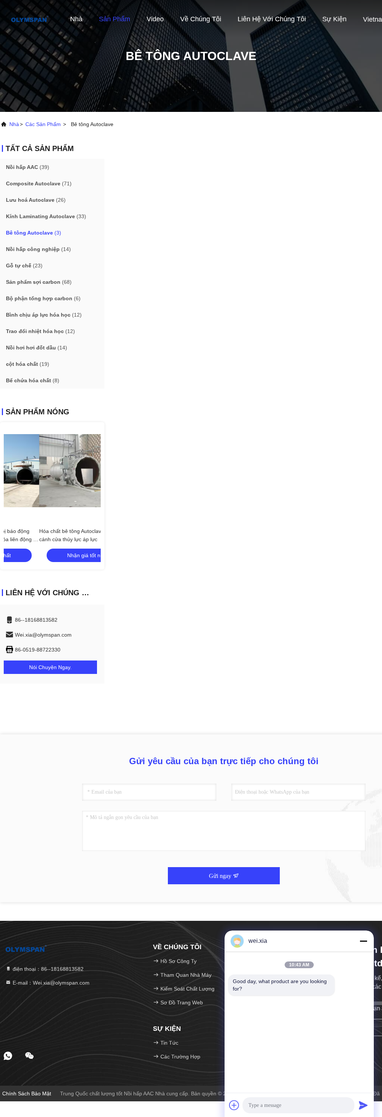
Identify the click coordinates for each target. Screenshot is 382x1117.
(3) (33, 233)
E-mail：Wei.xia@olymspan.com (50, 983)
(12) (44, 315)
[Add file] (234, 1105)
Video (155, 19)
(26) (36, 200)
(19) (27, 364)
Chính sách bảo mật (26, 1093)
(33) (46, 216)
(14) (38, 249)
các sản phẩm (43, 124)
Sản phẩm (114, 19)
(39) (27, 167)
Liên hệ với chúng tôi (272, 19)
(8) (32, 380)
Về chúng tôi (200, 19)
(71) (39, 183)
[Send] (363, 1105)
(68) (39, 282)
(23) (24, 266)
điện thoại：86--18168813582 (47, 969)
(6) (43, 298)
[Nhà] (29, 19)
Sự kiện (334, 19)
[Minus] (363, 940)
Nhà (76, 19)
